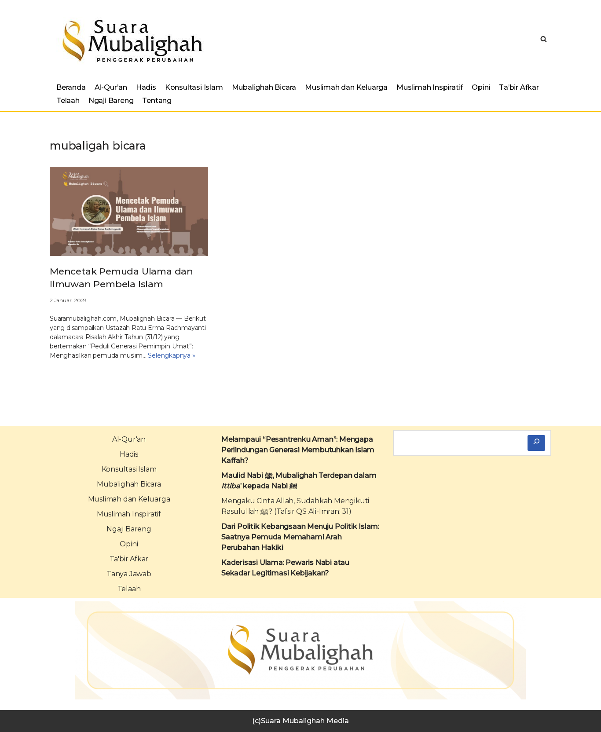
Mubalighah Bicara (264, 87)
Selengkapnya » (171, 355)
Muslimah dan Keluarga (346, 87)
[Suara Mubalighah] (130, 41)
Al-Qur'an (129, 439)
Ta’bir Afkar (519, 87)
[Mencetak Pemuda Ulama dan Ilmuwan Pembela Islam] (129, 211)
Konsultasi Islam (194, 87)
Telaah (68, 100)
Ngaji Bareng (111, 100)
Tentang (157, 100)
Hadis (146, 87)
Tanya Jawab (128, 574)
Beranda (71, 87)
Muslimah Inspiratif (429, 87)
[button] (543, 39)
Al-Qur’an (111, 87)
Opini (481, 87)
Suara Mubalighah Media (305, 721)
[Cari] (536, 443)
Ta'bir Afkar (129, 559)
